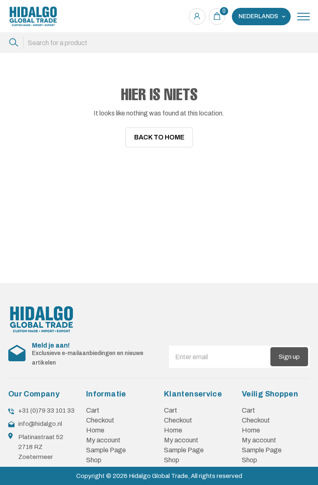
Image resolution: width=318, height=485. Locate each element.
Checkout (100, 420)
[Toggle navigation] (303, 16)
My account (103, 440)
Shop (93, 459)
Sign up (289, 356)
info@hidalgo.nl (40, 423)
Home (95, 430)
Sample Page (106, 450)
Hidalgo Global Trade (158, 476)
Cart (92, 410)
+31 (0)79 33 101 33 (46, 410)
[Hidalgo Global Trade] (33, 16)
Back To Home (159, 137)
